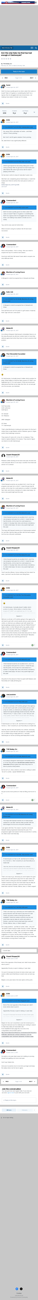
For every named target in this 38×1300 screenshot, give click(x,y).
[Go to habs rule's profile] (3, 293)
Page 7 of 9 (18, 78)
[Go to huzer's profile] (3, 86)
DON (8, 120)
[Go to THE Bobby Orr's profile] (3, 750)
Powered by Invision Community (19, 1297)
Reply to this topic (19, 71)
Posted (12, 87)
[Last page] (35, 78)
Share (9, 1110)
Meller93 (9, 328)
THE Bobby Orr (7, 63)
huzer (8, 85)
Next (31, 78)
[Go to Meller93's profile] (3, 329)
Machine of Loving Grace (15, 272)
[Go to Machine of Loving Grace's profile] (3, 273)
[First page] (2, 78)
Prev (6, 78)
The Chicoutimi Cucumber (15, 354)
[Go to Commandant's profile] (3, 202)
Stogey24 (23, 1001)
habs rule (24, 161)
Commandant (25, 127)
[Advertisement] (19, 25)
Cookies (19, 1293)
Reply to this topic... (11, 1100)
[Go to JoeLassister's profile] (3, 696)
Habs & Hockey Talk (19, 65)
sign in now (10, 1092)
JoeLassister (11, 694)
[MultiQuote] (2, 103)
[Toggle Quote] (4, 127)
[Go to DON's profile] (3, 121)
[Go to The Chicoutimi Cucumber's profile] (3, 355)
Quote (7, 103)
